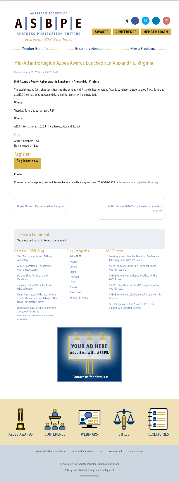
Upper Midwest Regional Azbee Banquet (40, 206)
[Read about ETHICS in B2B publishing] (124, 419)
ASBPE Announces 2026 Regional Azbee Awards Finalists (135, 296)
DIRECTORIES (158, 434)
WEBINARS (89, 434)
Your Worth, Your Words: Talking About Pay (34, 258)
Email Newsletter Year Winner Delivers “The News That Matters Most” (37, 298)
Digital (73, 271)
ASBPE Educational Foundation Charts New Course (34, 267)
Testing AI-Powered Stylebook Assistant (36, 313)
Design (73, 266)
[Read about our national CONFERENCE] (55, 419)
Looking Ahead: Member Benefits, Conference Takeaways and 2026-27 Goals (134, 258)
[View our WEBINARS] (89, 419)
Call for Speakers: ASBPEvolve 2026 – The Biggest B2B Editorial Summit (132, 305)
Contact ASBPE (136, 451)
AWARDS (102, 32)
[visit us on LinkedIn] (156, 20)
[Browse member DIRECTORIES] (158, 419)
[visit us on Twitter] (145, 20)
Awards (73, 261)
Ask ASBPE (75, 256)
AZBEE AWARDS (21, 434)
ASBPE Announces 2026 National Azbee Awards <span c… (132, 267)
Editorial (74, 277)
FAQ (101, 451)
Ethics (73, 282)
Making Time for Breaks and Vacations (32, 277)
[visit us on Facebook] (135, 20)
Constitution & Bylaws (82, 451)
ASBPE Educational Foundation (51, 451)
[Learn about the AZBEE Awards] (20, 419)
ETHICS (124, 434)
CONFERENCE (126, 32)
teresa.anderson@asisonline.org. (139, 182)
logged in (37, 240)
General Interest (79, 297)
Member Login (116, 451)
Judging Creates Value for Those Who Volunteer (34, 286)
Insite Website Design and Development (93, 470)
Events (73, 287)
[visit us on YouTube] (166, 20)
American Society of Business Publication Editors (93, 463)
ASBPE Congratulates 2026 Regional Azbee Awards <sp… (134, 286)
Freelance (75, 292)
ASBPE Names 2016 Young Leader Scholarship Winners (135, 208)
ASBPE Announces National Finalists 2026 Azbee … (133, 277)
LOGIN (155, 32)
